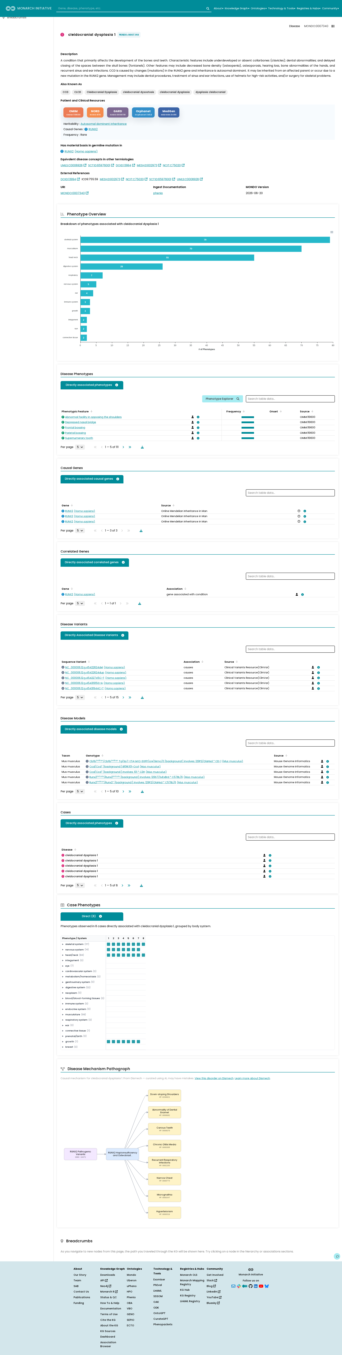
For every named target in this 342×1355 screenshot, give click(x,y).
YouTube (213, 1297)
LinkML (157, 1291)
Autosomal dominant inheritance (104, 124)
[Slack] (239, 1286)
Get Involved (215, 1275)
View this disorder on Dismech (214, 1078)
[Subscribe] (233, 1286)
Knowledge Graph (237, 8)
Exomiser (159, 1279)
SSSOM (158, 1296)
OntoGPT (159, 1313)
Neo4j (104, 1286)
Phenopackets (162, 1324)
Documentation (110, 1308)
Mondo (131, 1275)
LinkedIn (212, 1291)
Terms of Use (109, 1314)
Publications (82, 1297)
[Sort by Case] (74, 849)
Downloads (107, 1275)
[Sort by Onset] (312, 411)
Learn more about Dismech (252, 1078)
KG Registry (187, 1295)
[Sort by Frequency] (243, 411)
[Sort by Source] (173, 505)
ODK (156, 1307)
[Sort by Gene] (71, 505)
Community (330, 8)
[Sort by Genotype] (102, 755)
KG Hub (185, 1290)
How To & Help (109, 1303)
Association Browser (108, 1344)
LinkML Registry (190, 1301)
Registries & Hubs (308, 8)
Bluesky (212, 1303)
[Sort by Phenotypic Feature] (91, 411)
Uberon (131, 1280)
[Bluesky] (267, 1286)
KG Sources (107, 1331)
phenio (158, 193)
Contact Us (81, 1291)
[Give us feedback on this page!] (337, 1256)
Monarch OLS (188, 1275)
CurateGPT (160, 1319)
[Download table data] (141, 447)
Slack (210, 1280)
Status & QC (108, 1297)
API (102, 1280)
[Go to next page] (122, 447)
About (218, 8)
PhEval (157, 1285)
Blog (210, 1286)
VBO (129, 1308)
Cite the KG (108, 1320)
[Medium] (244, 1286)
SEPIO (130, 1320)
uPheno (132, 1286)
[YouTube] (261, 1286)
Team (77, 1280)
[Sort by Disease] (236, 661)
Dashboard (107, 1336)
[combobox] (133, 8)
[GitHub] (251, 1286)
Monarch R (107, 1291)
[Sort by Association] (185, 588)
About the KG (109, 1325)
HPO (129, 1291)
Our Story (80, 1275)
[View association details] (197, 417)
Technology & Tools (281, 8)
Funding (79, 1303)
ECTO (130, 1325)
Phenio (131, 1297)
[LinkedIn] (256, 1286)
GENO (130, 1314)
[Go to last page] (129, 447)
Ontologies (258, 8)
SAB (76, 1286)
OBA (129, 1303)
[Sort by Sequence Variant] (88, 661)
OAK (156, 1302)
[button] (247, 417)
